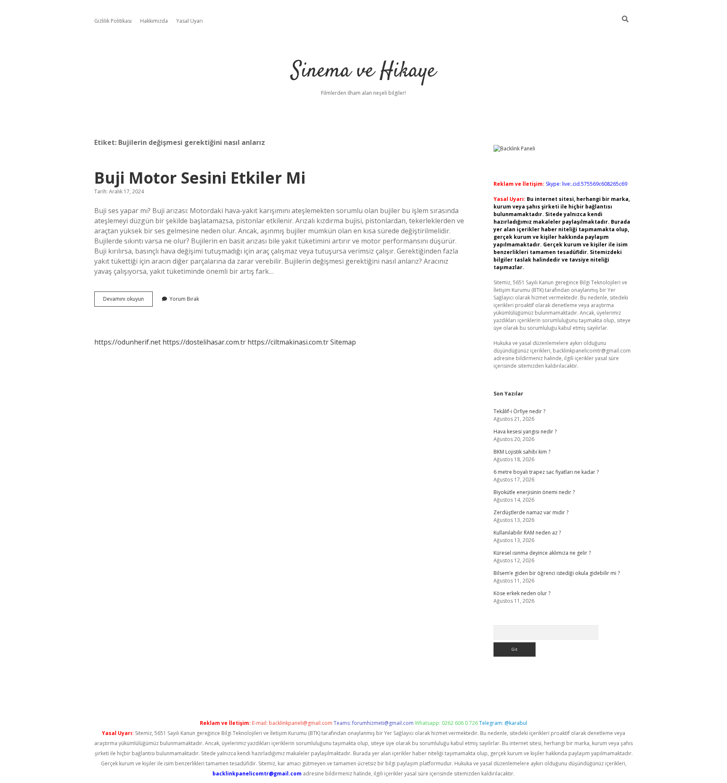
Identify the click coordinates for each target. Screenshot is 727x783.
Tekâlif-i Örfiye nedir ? (519, 411)
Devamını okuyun (128, 301)
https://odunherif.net (127, 342)
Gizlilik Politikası (113, 20)
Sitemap (343, 342)
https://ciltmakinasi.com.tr (288, 342)
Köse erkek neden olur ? (522, 593)
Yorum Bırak (184, 298)
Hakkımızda (154, 20)
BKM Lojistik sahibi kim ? (522, 451)
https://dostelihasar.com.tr (204, 342)
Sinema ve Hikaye (363, 71)
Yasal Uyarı (189, 20)
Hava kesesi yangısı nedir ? (525, 431)
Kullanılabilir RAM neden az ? (527, 532)
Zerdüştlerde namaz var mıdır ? (531, 512)
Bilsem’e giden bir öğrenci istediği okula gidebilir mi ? (557, 573)
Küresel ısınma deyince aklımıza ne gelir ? (542, 552)
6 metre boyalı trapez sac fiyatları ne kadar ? (546, 472)
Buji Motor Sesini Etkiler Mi (199, 177)
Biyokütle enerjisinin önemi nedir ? (534, 492)
